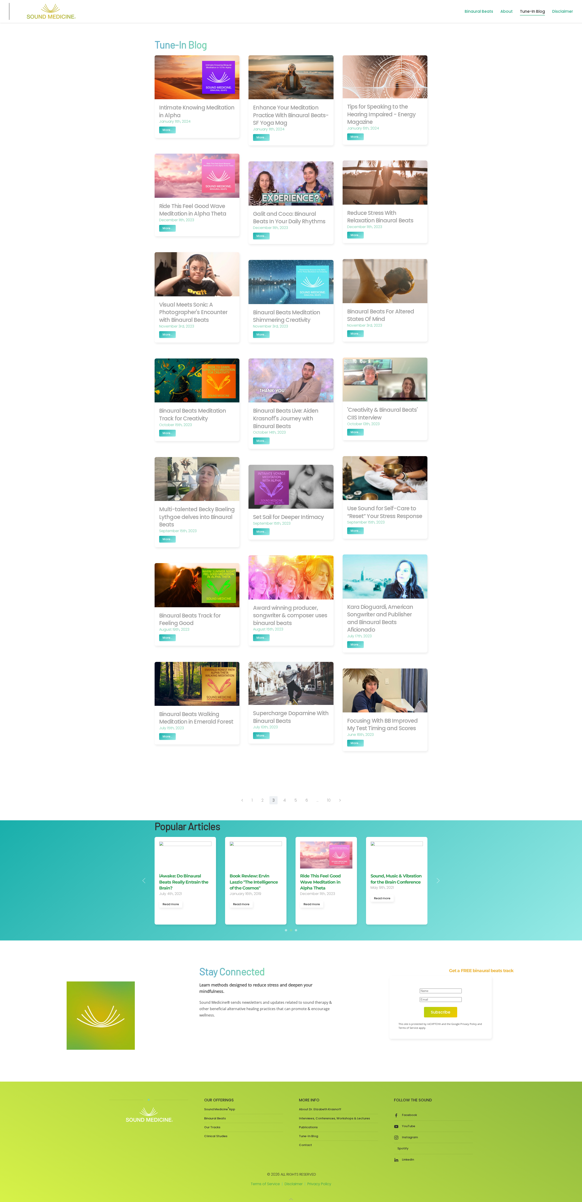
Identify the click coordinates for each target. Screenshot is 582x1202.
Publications (308, 1127)
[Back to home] (50, 11)
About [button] (506, 11)
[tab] (286, 930)
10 (329, 800)
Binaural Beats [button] (479, 11)
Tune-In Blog (532, 11)
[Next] (340, 800)
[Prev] (242, 800)
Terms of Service (265, 1184)
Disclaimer (562, 11)
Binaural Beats (215, 1118)
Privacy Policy (319, 1184)
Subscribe (440, 1012)
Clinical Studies (215, 1136)
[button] (144, 880)
